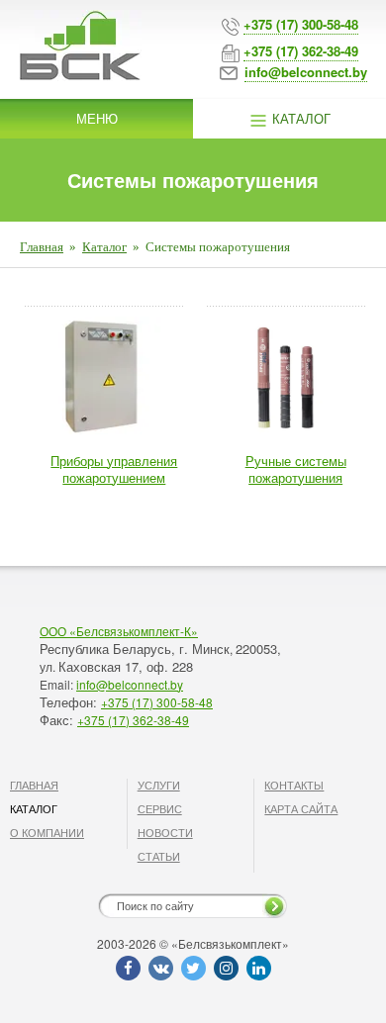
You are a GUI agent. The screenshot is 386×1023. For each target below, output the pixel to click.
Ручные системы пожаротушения (295, 469)
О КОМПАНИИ (47, 832)
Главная (41, 246)
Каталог (299, 118)
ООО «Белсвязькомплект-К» (119, 630)
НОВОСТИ (165, 832)
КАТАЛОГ (33, 808)
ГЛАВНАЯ (34, 784)
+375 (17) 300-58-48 (157, 702)
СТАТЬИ (159, 856)
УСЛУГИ (159, 784)
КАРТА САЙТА (301, 808)
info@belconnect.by (129, 684)
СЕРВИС (160, 808)
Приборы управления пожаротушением (113, 469)
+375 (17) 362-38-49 (133, 719)
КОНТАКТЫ (294, 784)
